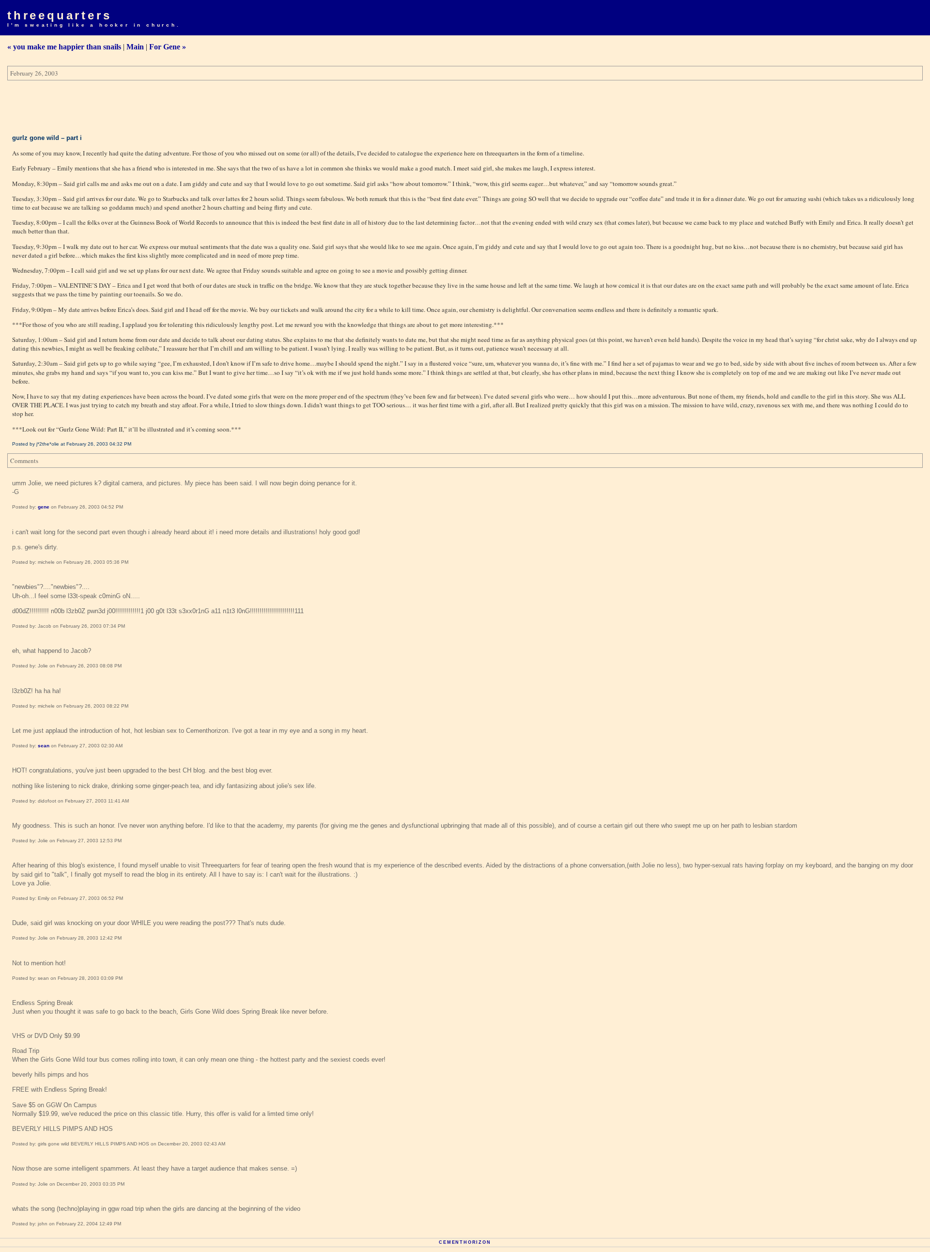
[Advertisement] (183, 107)
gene (43, 507)
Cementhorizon (465, 1242)
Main (135, 47)
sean (43, 745)
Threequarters (59, 15)
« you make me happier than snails (64, 47)
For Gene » (167, 47)
